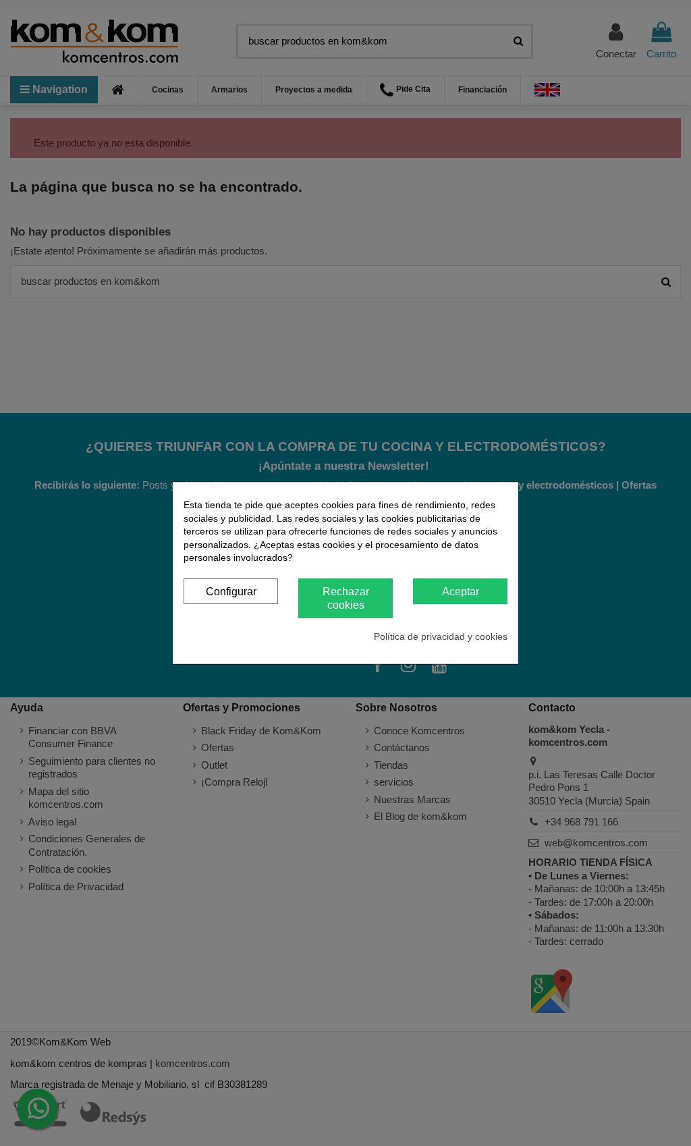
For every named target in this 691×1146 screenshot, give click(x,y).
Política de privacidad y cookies (440, 636)
